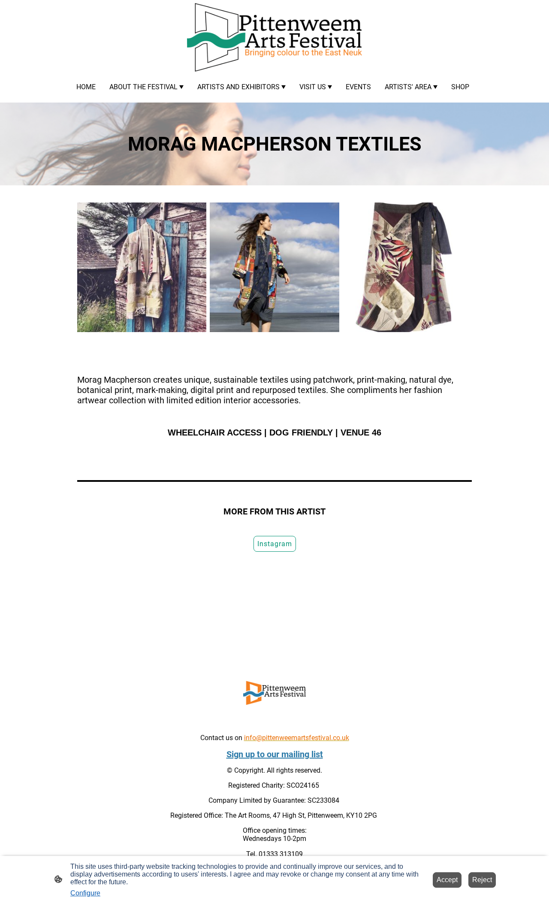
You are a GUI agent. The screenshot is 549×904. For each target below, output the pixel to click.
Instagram (274, 544)
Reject (482, 879)
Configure (85, 893)
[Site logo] (274, 37)
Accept (447, 879)
